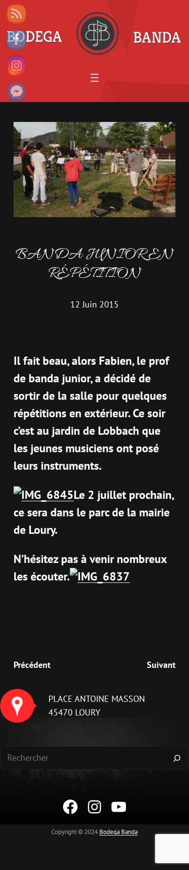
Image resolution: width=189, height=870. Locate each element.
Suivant (161, 664)
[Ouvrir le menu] (94, 78)
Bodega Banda (118, 832)
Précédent (32, 664)
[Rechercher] (177, 757)
